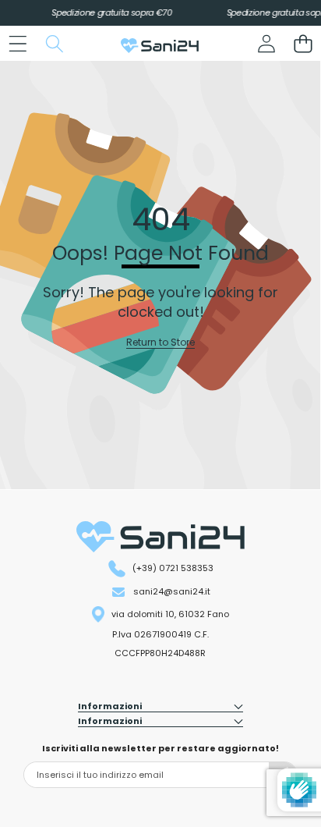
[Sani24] (160, 45)
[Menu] (17, 43)
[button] (302, 43)
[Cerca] (54, 43)
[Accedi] (266, 43)
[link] (160, 343)
